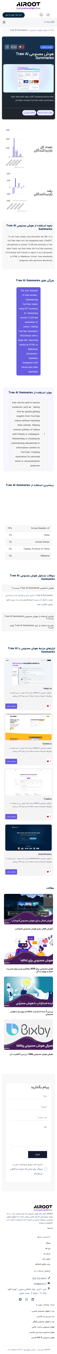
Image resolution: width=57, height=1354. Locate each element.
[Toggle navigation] (11, 22)
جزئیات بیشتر (11, 706)
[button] (47, 14)
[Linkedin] (32, 1299)
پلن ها (47, 1248)
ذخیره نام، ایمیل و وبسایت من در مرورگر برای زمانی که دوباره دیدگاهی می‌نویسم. (26, 1169)
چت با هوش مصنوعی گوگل (43, 1321)
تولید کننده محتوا (45, 112)
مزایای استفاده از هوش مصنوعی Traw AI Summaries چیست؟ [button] (29, 617)
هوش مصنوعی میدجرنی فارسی (41, 1332)
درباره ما (47, 1254)
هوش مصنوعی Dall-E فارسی (42, 1337)
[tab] (28, 588)
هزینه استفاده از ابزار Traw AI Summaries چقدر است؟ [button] (32, 626)
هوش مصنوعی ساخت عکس (43, 1327)
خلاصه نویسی (29, 112)
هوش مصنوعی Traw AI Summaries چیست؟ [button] (33, 588)
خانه (52, 30)
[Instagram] (26, 1299)
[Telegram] (20, 1299)
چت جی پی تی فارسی (45, 1316)
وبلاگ (48, 1243)
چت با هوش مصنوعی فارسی (43, 1311)
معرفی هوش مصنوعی (39, 30)
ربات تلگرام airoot (43, 1264)
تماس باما (46, 1259)
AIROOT (20, 1350)
